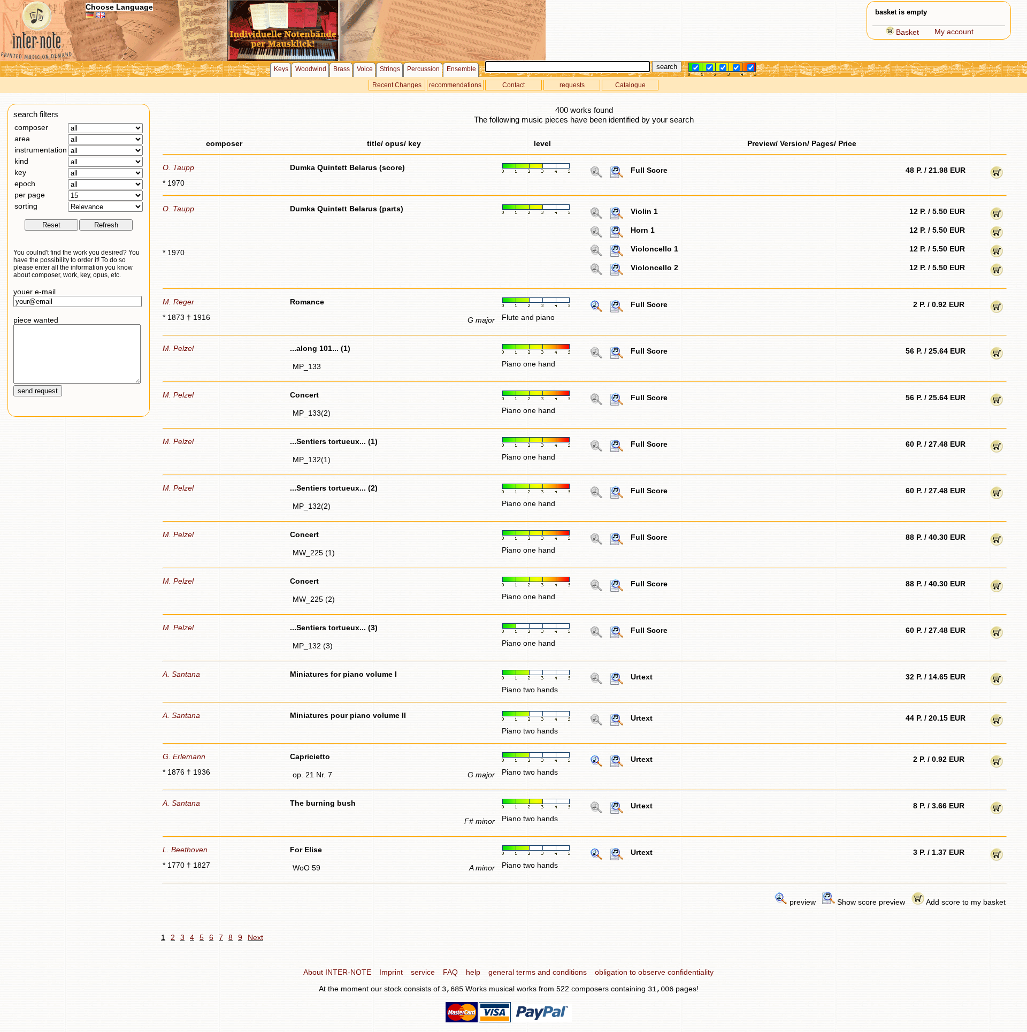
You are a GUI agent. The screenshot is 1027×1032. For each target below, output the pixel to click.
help (473, 972)
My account (954, 31)
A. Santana (181, 674)
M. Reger (178, 301)
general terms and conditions (537, 972)
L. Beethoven (185, 849)
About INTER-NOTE (337, 972)
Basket (907, 32)
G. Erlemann (184, 756)
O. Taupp (178, 167)
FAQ (450, 972)
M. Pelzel (178, 348)
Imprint (391, 972)
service (423, 972)
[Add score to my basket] (996, 176)
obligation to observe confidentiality (654, 972)
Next (255, 937)
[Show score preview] (616, 176)
